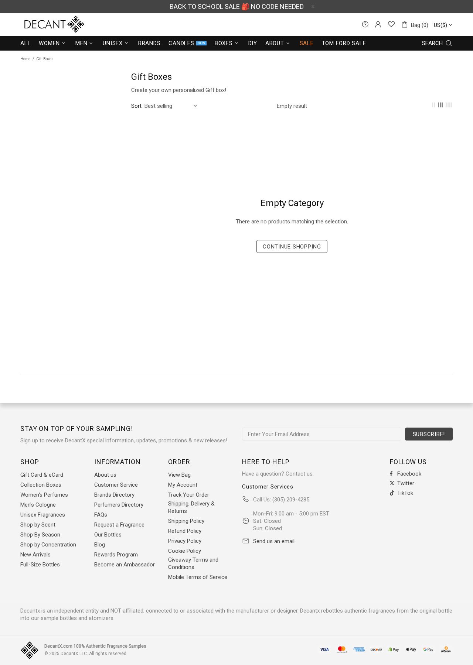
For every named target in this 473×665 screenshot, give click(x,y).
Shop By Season (40, 534)
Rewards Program (116, 554)
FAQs (100, 514)
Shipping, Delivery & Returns (191, 507)
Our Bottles (108, 534)
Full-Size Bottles (40, 564)
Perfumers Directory (118, 504)
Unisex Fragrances (42, 514)
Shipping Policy (186, 521)
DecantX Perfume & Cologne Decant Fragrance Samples (40, 24)
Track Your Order (188, 494)
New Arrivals (35, 554)
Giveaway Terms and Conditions (193, 563)
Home (25, 59)
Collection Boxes (40, 484)
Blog (99, 544)
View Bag (179, 475)
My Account (182, 484)
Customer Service (116, 484)
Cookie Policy (184, 551)
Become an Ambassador (124, 564)
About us (105, 475)
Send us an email (274, 541)
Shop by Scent (37, 524)
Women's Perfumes (44, 494)
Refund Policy (184, 531)
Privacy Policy (184, 541)
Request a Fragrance (119, 524)
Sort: (137, 106)
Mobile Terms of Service (197, 577)
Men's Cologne (38, 504)
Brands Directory (114, 494)
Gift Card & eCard (41, 475)
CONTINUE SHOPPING (292, 246)
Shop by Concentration (48, 544)
